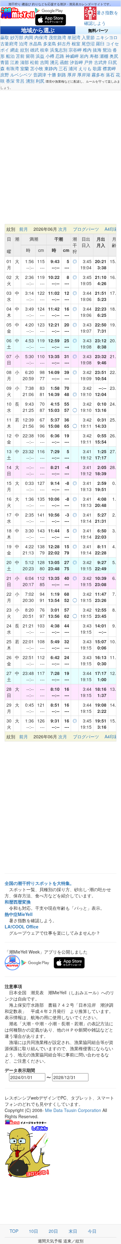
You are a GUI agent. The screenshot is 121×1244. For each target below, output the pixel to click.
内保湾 (40, 37)
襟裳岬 (109, 68)
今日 (92, 1231)
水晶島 (35, 43)
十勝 (51, 74)
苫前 (20, 56)
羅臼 (100, 43)
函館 (64, 62)
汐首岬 (76, 62)
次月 (62, 229)
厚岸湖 (83, 74)
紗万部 (16, 37)
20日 (53, 1231)
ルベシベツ (21, 74)
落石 (110, 74)
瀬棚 (104, 56)
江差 (14, 62)
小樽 (50, 56)
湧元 (54, 62)
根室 (76, 43)
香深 (10, 81)
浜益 (40, 56)
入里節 (88, 37)
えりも (85, 68)
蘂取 (4, 37)
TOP (14, 1231)
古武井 (100, 62)
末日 (73, 1231)
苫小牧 (36, 68)
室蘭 (24, 68)
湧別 (30, 81)
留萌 (30, 56)
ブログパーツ (86, 229)
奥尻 (114, 56)
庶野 (4, 74)
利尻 (40, 81)
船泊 (10, 56)
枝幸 (44, 50)
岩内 (84, 56)
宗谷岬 (75, 50)
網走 (14, 50)
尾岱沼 (88, 43)
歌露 (97, 68)
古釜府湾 (9, 43)
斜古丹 (63, 43)
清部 (24, 62)
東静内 (50, 68)
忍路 (60, 56)
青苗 (4, 62)
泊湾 (23, 43)
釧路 (61, 74)
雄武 (34, 50)
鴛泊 (107, 50)
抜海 (97, 50)
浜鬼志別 (58, 50)
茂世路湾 (57, 37)
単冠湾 (73, 37)
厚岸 (71, 74)
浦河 (73, 68)
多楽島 (49, 43)
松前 (34, 62)
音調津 (39, 74)
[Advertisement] (60, 160)
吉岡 (44, 62)
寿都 (94, 56)
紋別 (24, 50)
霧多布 (98, 74)
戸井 (88, 62)
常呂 (20, 81)
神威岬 (71, 56)
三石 (63, 68)
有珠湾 (12, 68)
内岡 (29, 37)
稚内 (87, 50)
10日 (33, 1231)
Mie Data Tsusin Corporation (73, 1110)
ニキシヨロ (107, 37)
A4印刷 (112, 229)
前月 (23, 229)
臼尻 (112, 62)
